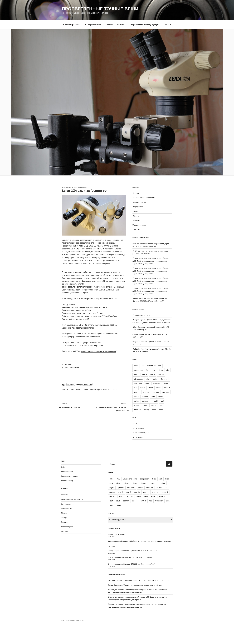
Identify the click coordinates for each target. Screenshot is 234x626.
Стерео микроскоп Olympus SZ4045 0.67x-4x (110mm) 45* (149, 299)
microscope (138, 379)
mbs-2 (144, 374)
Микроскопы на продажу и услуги (144, 24)
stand (153, 396)
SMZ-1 (101, 248)
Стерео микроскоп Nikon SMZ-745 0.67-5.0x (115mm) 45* (131, 557)
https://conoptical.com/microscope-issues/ (98, 351)
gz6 (154, 370)
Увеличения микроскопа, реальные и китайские (142, 585)
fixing (148, 370)
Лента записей (138, 428)
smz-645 (156, 392)
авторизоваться (110, 389)
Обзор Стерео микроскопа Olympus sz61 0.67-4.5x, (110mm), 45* (134, 550)
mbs (167, 370)
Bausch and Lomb (154, 365)
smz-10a (146, 392)
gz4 (66, 368)
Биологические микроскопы (143, 197)
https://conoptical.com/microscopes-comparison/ (82, 345)
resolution (156, 383)
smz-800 (165, 392)
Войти (134, 423)
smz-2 (158, 387)
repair (147, 383)
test (161, 405)
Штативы (136, 229)
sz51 (156, 401)
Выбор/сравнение (93, 24)
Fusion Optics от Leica (141, 315)
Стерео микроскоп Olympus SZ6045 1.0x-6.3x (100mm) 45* (131, 564)
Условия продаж (139, 225)
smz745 (145, 396)
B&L (142, 365)
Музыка (135, 211)
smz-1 (150, 387)
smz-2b (167, 387)
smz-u (136, 396)
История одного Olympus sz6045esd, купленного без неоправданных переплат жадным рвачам (150, 261)
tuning (146, 409)
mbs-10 (161, 374)
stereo (136, 401)
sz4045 (145, 405)
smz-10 (137, 392)
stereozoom (146, 401)
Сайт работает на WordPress (72, 620)
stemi (160, 396)
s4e (135, 387)
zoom (161, 409)
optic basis (138, 383)
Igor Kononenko (80, 187)
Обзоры (109, 24)
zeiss (154, 409)
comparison (138, 370)
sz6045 (154, 405)
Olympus (164, 379)
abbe (136, 365)
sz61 (163, 401)
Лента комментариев (140, 432)
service (142, 387)
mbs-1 (136, 374)
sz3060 (136, 405)
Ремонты (121, 24)
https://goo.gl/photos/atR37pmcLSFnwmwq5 (81, 336)
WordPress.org (138, 437)
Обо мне (167, 24)
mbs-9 (152, 374)
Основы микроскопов (71, 24)
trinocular (137, 409)
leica (71, 368)
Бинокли (135, 193)
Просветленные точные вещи (100, 8)
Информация (137, 206)
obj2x (155, 379)
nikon (148, 379)
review (76, 368)
